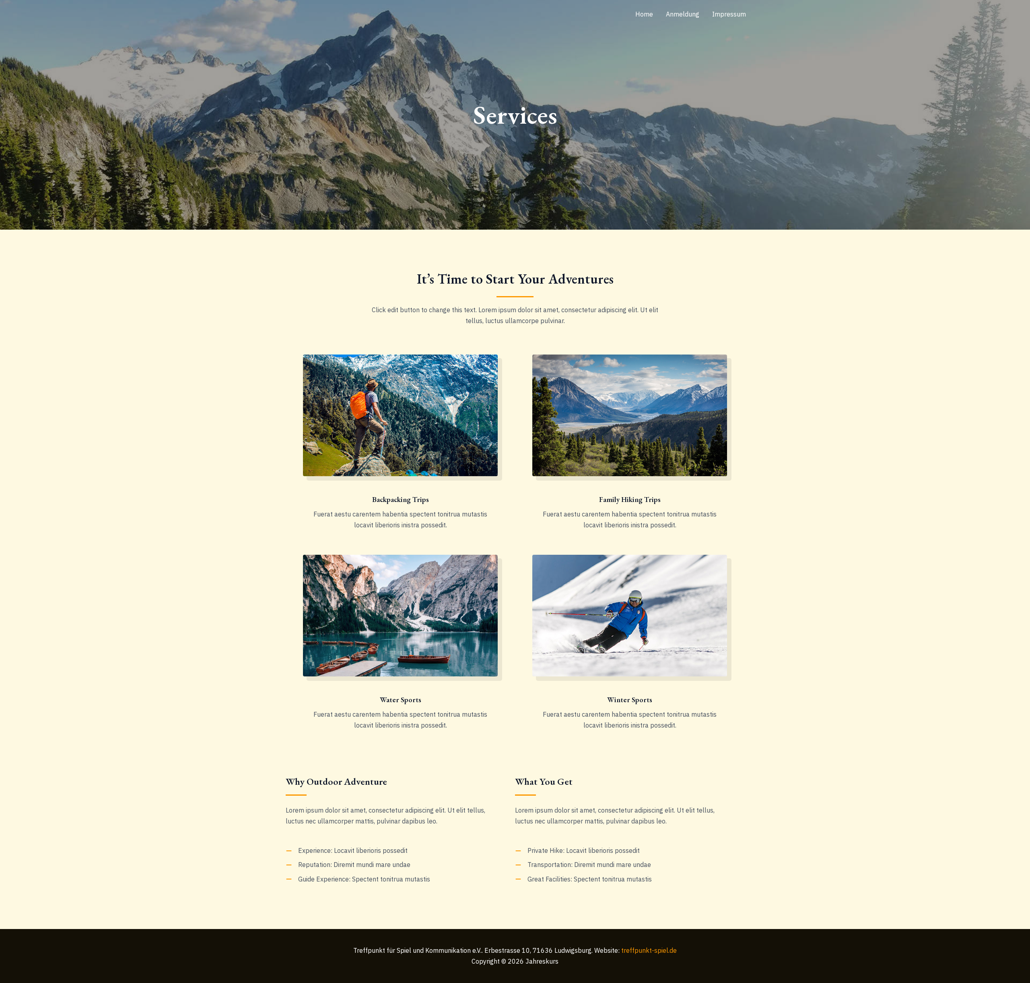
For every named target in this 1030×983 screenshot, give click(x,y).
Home (644, 14)
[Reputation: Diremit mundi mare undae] (348, 864)
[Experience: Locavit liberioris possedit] (347, 850)
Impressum (729, 14)
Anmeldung (682, 14)
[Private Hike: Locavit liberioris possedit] (577, 850)
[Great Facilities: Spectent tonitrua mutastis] (583, 879)
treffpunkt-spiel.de (649, 950)
